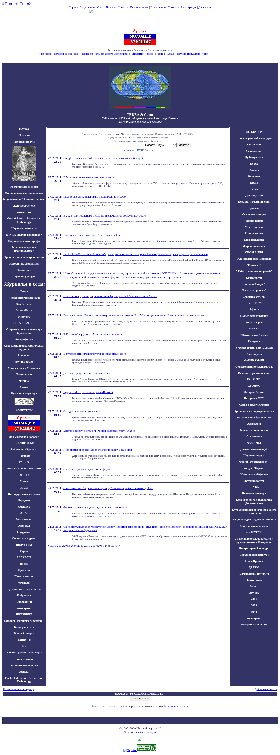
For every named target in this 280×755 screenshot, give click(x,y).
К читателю (254, 144)
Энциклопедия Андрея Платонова (254, 519)
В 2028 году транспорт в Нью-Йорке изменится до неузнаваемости (104, 215)
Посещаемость (24, 576)
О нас (100, 7)
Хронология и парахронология (24, 257)
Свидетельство (132, 134)
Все (24, 646)
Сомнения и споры (254, 214)
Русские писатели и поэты (24, 589)
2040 (114, 545)
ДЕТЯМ (254, 567)
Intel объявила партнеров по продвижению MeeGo (94, 196)
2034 (74, 545)
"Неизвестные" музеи (254, 334)
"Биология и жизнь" (142, 53)
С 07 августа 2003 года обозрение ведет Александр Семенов (140, 118)
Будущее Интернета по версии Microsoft (88, 392)
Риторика (254, 341)
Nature (24, 291)
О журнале (24, 532)
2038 (101, 545)
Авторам (24, 525)
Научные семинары (24, 228)
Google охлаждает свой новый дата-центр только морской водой (103, 158)
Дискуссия (205, 7)
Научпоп (24, 455)
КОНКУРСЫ (253, 532)
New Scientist (24, 304)
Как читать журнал (24, 538)
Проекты (24, 570)
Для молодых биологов (24, 436)
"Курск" (253, 163)
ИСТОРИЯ (254, 379)
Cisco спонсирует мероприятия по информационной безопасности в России (110, 296)
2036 (87, 545)
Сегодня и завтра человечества (82, 411)
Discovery (24, 316)
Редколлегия (24, 519)
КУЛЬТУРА (254, 303)
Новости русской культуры (24, 652)
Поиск (24, 563)
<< (48, 545)
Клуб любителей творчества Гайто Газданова (254, 511)
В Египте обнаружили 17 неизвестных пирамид (92, 334)
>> (119, 545)
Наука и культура (23, 276)
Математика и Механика (24, 368)
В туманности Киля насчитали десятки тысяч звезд (94, 353)
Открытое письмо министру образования (24, 331)
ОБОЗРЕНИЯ (254, 252)
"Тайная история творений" (254, 271)
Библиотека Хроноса (23, 449)
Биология (24, 355)
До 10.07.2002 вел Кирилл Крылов (140, 121)
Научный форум (24, 141)
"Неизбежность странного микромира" (105, 53)
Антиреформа (24, 339)
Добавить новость (266, 689)
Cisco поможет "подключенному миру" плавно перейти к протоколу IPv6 (108, 488)
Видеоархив (254, 354)
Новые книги (254, 220)
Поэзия (254, 189)
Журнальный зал (24, 205)
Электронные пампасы (254, 573)
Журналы (24, 582)
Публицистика (254, 157)
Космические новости (24, 186)
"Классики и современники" (254, 258)
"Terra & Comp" (165, 53)
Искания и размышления (254, 201)
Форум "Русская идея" (254, 461)
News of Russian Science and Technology (24, 220)
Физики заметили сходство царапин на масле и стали (95, 507)
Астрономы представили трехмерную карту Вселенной (97, 449)
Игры (24, 487)
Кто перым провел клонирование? (24, 249)
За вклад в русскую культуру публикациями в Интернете (254, 540)
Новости (123, 7)
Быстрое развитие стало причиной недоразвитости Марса (99, 430)
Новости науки (23, 658)
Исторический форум (254, 474)
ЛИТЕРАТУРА (254, 131)
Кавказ (254, 170)
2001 (254, 599)
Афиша (24, 671)
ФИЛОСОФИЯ (254, 360)
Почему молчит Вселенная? (24, 234)
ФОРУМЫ (254, 442)
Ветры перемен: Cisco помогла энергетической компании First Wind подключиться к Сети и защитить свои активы (133, 315)
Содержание (87, 7)
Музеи (24, 481)
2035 (80, 545)
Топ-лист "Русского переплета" (24, 620)
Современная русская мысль (254, 366)
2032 (60, 545)
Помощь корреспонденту (18, 689)
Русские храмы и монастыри (254, 347)
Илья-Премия (254, 561)
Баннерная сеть (24, 627)
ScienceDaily (24, 310)
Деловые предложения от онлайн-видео (87, 373)
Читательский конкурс (254, 554)
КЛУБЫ (254, 487)
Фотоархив (24, 608)
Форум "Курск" (254, 468)
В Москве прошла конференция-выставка (88, 177)
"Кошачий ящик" (254, 284)
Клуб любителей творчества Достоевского (254, 501)
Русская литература (24, 393)
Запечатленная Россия (254, 430)
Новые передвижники (254, 315)
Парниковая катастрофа (24, 241)
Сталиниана (254, 436)
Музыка (254, 328)
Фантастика (254, 580)
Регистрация (188, 7)
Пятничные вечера (254, 493)
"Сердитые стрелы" (254, 296)
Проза (254, 182)
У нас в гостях (254, 227)
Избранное (24, 595)
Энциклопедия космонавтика (24, 193)
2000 (254, 605)
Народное (24, 500)
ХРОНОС (254, 385)
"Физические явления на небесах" (58, 53)
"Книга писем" (254, 277)
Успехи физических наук (24, 297)
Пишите (111, 7)
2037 (94, 545)
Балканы (254, 176)
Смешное (24, 506)
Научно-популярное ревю (193, 53)
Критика (253, 208)
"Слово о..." (254, 265)
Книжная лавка (139, 7)
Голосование (158, 7)
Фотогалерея (254, 322)
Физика (24, 380)
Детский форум (254, 480)
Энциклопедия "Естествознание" (24, 199)
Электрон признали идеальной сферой (86, 469)
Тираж (24, 551)
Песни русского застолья (24, 494)
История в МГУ (254, 398)
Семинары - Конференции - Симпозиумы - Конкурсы (140, 57)
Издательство (254, 233)
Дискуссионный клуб (254, 449)
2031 (53, 545)
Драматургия (254, 195)
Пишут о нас (24, 544)
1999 (254, 611)
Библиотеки (24, 601)
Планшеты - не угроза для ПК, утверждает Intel (92, 234)
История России (254, 392)
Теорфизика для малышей (226, 53)
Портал (73, 7)
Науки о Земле (24, 361)
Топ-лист (173, 7)
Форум (254, 586)
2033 (67, 545)
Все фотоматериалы (254, 624)
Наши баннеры (24, 633)
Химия (24, 387)
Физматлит (24, 212)
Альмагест (24, 270)
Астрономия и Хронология (254, 417)
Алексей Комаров (145, 732)
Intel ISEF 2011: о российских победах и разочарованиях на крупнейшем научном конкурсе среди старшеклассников (135, 254)
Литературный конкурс (254, 548)
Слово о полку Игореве (254, 404)
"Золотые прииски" (254, 290)
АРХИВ (254, 592)
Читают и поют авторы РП (24, 468)
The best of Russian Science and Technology (24, 679)
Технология (24, 374)
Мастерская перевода (254, 525)
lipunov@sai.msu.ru (176, 706)
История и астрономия (23, 263)
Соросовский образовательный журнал (24, 347)
